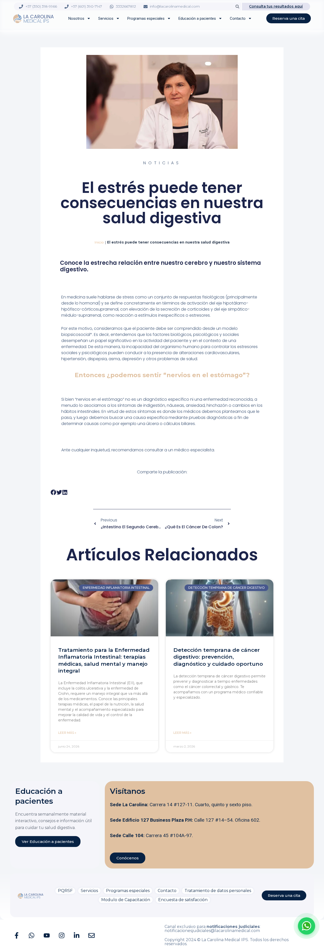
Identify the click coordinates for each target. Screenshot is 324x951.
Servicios (105, 18)
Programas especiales (146, 18)
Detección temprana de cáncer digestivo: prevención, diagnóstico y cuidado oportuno (218, 657)
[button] (237, 6)
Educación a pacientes (197, 18)
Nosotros (76, 18)
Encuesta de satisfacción (183, 899)
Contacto (238, 18)
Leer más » (67, 733)
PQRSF (65, 890)
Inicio (99, 242)
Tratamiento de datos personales (218, 890)
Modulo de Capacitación (125, 899)
